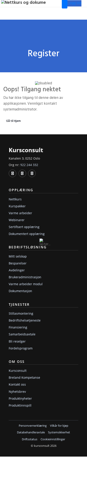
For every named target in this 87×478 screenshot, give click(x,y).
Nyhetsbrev (17, 391)
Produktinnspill (20, 405)
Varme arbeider (20, 213)
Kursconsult (18, 370)
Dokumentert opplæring (27, 234)
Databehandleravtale (31, 432)
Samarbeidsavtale (22, 334)
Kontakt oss (17, 384)
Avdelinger (17, 270)
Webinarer (17, 220)
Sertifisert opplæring (24, 227)
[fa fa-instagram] (32, 173)
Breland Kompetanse (24, 377)
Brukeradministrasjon (25, 277)
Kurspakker (17, 206)
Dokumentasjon (20, 291)
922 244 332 (29, 165)
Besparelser (18, 263)
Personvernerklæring (33, 426)
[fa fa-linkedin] (12, 173)
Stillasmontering (21, 313)
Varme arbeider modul (26, 284)
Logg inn (74, 3)
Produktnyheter (20, 398)
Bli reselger (17, 341)
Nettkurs (15, 199)
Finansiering (18, 327)
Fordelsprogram (21, 348)
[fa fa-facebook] (22, 173)
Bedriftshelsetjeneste (25, 320)
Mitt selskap (18, 256)
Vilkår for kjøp (59, 426)
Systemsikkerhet (59, 432)
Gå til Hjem (13, 121)
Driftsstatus (29, 439)
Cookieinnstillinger (53, 439)
